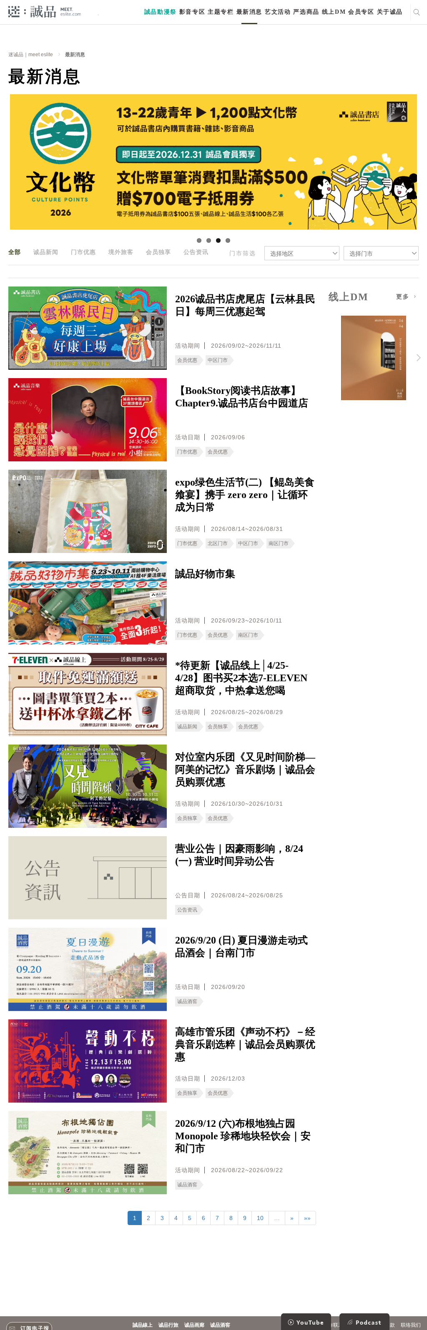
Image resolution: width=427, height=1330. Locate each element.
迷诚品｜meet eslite (30, 54)
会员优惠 (187, 360)
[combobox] (301, 253)
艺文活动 (278, 12)
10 (260, 1218)
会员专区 (361, 12)
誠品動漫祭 (160, 12)
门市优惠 (83, 252)
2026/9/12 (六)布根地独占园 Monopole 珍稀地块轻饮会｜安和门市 (243, 1136)
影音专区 (192, 12)
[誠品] (44, 11)
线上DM (334, 12)
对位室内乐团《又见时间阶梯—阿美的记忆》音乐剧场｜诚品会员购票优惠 (245, 769)
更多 (404, 297)
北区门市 (218, 543)
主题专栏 (221, 12)
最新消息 (249, 12)
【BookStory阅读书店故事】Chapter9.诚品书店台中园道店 (241, 396)
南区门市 (279, 543)
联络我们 (411, 1325)
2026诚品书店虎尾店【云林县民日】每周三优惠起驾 (245, 305)
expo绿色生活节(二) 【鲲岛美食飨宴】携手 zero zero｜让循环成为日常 (244, 495)
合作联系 (333, 1325)
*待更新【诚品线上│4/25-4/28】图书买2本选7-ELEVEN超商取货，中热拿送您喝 (241, 678)
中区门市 (218, 360)
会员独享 (158, 252)
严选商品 (306, 12)
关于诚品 (390, 12)
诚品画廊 (194, 1325)
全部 (14, 252)
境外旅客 (120, 252)
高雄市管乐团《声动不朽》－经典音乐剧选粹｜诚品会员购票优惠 (245, 1044)
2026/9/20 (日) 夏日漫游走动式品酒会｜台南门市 (241, 946)
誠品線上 (143, 1325)
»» (307, 1218)
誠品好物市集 (205, 573)
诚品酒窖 (187, 1001)
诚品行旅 (168, 1325)
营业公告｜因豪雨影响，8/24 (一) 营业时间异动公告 (239, 855)
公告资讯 (195, 252)
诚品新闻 (45, 252)
